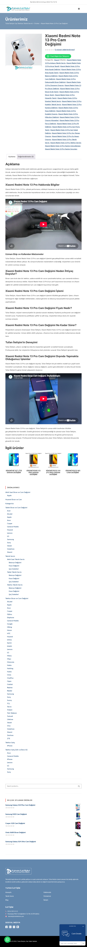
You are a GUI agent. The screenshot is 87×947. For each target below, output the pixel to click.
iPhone (9, 746)
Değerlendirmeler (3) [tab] (25, 156)
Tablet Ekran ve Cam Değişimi (16, 507)
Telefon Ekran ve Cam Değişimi (16, 598)
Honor (9, 630)
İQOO (9, 643)
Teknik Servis (10, 556)
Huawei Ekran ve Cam (13, 499)
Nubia (9, 672)
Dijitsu (9, 614)
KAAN (9, 646)
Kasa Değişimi (14, 566)
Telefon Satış (10, 742)
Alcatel (9, 514)
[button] (7, 939)
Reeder (9, 691)
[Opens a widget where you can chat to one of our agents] (72, 934)
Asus (9, 520)
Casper (9, 523)
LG (8, 536)
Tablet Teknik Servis (14, 572)
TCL (8, 703)
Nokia (9, 665)
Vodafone (10, 549)
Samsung (10, 539)
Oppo (9, 681)
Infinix (9, 640)
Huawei (10, 530)
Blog (6, 900)
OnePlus (10, 678)
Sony (9, 542)
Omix (9, 675)
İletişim (46, 900)
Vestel (9, 546)
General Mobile (13, 527)
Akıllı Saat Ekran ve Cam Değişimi (17, 492)
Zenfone (10, 735)
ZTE (8, 738)
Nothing (10, 668)
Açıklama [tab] (11, 156)
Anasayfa (8, 892)
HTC (8, 633)
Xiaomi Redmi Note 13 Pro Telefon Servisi (65, 143)
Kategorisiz (9, 503)
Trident (9, 710)
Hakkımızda (47, 892)
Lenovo (9, 533)
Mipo (9, 659)
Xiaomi (56, 60)
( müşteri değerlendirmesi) (65, 50)
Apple (9, 495)
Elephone (10, 617)
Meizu (9, 656)
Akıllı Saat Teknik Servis (16, 559)
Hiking (9, 627)
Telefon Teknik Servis (14, 585)
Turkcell (10, 716)
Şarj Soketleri (14, 569)
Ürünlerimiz (47, 896)
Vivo (9, 726)
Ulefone (10, 719)
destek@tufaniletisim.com (16, 916)
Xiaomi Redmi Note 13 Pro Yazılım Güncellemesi (62, 146)
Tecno (9, 707)
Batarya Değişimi (15, 562)
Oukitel (10, 684)
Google (9, 624)
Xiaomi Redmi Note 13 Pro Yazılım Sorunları (61, 149)
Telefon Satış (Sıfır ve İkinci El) (16, 750)
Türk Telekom (12, 713)
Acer (9, 511)
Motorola (10, 662)
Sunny (9, 700)
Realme (9, 687)
